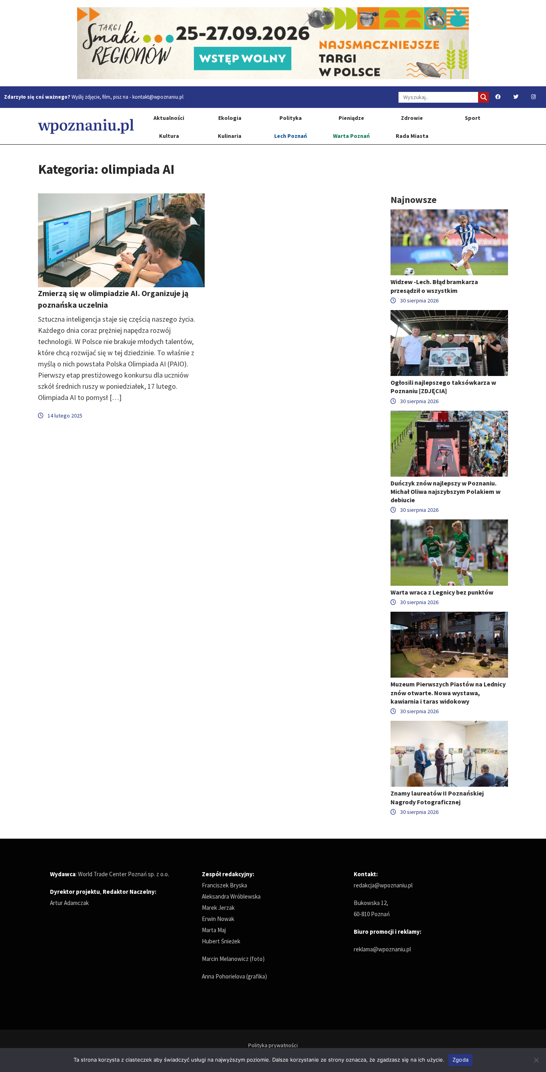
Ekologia (229, 117)
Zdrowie (412, 117)
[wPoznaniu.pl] (86, 126)
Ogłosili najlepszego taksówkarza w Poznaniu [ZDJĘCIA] (443, 386)
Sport (472, 117)
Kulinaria (229, 135)
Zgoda (460, 1059)
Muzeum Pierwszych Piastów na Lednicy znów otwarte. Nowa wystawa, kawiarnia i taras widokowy (448, 692)
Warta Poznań (351, 135)
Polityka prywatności (273, 1045)
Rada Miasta (412, 135)
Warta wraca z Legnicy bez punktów (442, 592)
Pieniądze (351, 117)
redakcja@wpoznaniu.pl (383, 885)
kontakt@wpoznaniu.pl (157, 96)
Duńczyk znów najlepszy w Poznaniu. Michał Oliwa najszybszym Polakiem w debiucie (445, 491)
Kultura (169, 135)
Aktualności (168, 117)
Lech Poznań (290, 135)
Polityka (290, 117)
